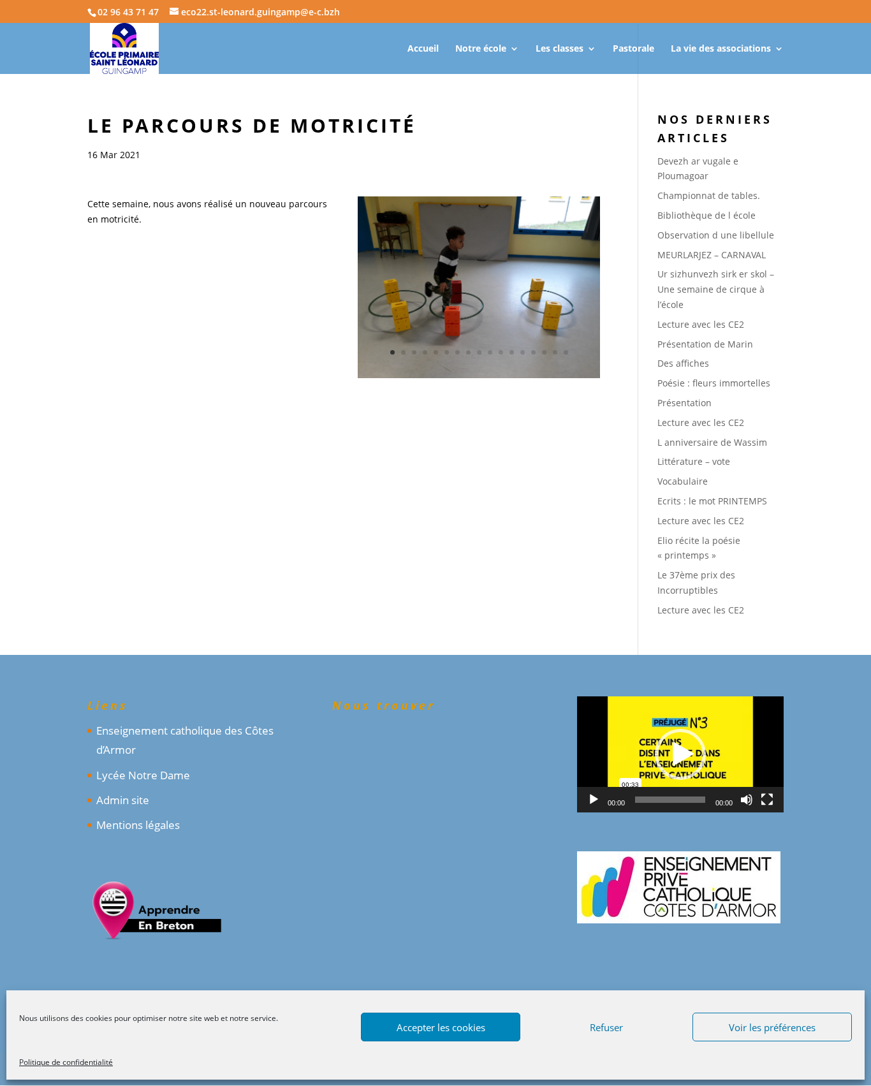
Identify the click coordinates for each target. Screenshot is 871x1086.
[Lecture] (593, 799)
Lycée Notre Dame (143, 775)
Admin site (122, 800)
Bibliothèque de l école (706, 215)
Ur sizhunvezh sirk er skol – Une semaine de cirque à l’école (715, 289)
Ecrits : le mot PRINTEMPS (712, 501)
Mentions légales (138, 825)
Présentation (684, 403)
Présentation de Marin (705, 344)
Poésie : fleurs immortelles (713, 383)
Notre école (480, 49)
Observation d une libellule (715, 235)
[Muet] (746, 799)
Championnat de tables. (708, 195)
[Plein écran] (767, 799)
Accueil (423, 49)
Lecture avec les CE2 (700, 324)
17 (566, 352)
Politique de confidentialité (66, 1062)
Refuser (606, 1027)
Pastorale (633, 49)
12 (511, 352)
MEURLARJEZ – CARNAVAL (711, 255)
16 (555, 352)
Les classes (559, 49)
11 (501, 352)
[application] (680, 754)
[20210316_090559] (479, 378)
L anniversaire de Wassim (712, 442)
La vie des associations (721, 49)
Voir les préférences (772, 1027)
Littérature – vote (693, 461)
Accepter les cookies (441, 1027)
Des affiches (683, 363)
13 (522, 352)
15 (544, 352)
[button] (680, 754)
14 (533, 352)
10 (490, 352)
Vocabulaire (682, 481)
